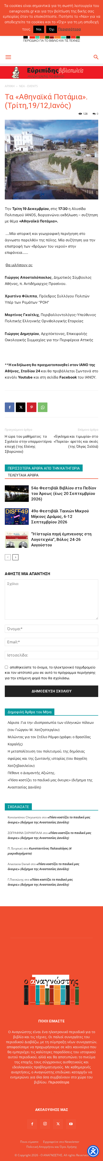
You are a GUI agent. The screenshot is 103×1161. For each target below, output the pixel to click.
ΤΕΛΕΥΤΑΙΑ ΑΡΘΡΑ (23, 475)
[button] (8, 57)
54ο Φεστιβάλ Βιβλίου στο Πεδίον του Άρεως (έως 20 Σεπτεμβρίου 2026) (63, 493)
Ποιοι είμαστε (29, 1142)
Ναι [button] (38, 29)
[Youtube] (71, 1124)
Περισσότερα (58, 1082)
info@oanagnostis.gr (62, 1092)
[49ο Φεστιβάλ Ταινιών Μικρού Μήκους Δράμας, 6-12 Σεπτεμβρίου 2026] (17, 516)
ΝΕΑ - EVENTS (28, 86)
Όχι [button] (51, 29)
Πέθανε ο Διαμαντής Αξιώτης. (31, 772)
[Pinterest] (31, 407)
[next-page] (15, 557)
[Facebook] (9, 407)
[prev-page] (8, 557)
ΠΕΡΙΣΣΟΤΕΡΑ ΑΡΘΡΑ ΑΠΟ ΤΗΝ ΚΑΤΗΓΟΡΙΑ (44, 468)
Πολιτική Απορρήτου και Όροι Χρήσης (51, 1147)
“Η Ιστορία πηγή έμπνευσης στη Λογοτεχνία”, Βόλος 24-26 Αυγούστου (61, 539)
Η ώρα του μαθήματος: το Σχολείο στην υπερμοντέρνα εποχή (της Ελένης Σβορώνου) (28, 444)
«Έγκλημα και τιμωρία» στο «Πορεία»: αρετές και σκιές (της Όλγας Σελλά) (76, 441)
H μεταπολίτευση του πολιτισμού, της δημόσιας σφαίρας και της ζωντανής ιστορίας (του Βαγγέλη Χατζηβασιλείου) (47, 758)
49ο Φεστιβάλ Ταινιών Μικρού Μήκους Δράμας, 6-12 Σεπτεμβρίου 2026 (60, 516)
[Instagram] (45, 1124)
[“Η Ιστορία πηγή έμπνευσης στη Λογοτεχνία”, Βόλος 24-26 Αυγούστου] (17, 539)
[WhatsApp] (42, 407)
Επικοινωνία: (35, 1092)
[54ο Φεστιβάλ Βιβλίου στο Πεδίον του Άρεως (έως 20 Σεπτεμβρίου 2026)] (17, 493)
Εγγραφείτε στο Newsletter (61, 1142)
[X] (20, 407)
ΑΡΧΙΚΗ (10, 86)
